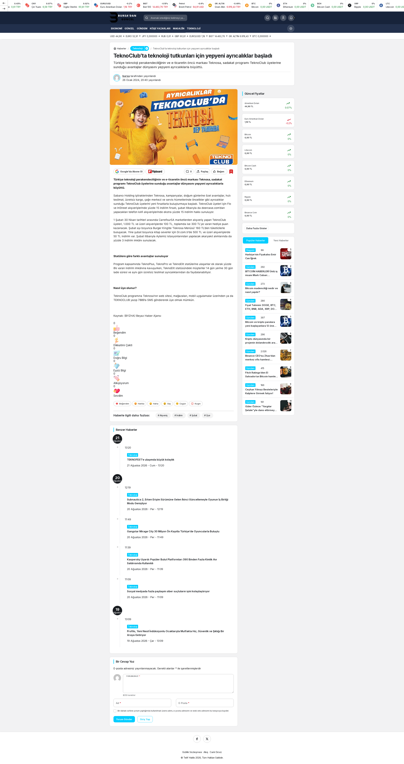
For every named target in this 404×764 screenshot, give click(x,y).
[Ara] (267, 18)
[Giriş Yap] (283, 18)
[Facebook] (197, 739)
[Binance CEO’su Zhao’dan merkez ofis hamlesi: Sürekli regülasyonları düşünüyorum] (268, 355)
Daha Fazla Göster (256, 228)
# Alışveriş (162, 415)
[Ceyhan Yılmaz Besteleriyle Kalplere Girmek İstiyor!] (268, 389)
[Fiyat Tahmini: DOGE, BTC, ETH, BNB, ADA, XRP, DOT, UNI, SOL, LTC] (268, 305)
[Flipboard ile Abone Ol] (155, 171)
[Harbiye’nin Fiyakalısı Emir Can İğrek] (268, 254)
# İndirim (179, 415)
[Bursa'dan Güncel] (125, 17)
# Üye (207, 415)
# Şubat (193, 415)
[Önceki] (4, 3)
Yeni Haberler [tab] (280, 240)
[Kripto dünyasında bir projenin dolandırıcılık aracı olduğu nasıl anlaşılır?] (268, 338)
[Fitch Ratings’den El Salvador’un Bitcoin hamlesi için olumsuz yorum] (268, 372)
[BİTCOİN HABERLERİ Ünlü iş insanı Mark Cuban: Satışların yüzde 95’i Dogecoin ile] (268, 271)
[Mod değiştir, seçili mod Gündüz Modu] (290, 28)
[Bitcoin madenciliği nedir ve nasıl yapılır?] (268, 288)
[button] (275, 18)
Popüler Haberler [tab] (255, 240)
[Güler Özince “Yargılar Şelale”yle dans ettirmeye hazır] (268, 406)
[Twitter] (207, 739)
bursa (126, 76)
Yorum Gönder (124, 719)
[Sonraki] (4, 9)
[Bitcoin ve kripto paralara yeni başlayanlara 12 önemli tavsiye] (268, 321)
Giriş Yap (145, 719)
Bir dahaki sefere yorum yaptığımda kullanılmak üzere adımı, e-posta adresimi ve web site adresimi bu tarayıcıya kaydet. (173, 711)
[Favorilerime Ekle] (231, 171)
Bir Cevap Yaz (125, 661)
